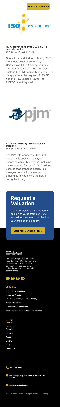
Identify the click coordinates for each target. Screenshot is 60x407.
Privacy (45, 394)
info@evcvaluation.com (19, 385)
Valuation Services (10, 328)
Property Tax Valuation (15, 291)
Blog (8, 345)
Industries (10, 333)
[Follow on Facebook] (8, 278)
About (8, 337)
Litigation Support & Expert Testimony (21, 299)
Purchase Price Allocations (17, 307)
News (31, 52)
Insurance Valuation (14, 295)
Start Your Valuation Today (28, 230)
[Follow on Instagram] (18, 278)
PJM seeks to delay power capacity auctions (25, 144)
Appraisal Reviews (13, 303)
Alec (11, 52)
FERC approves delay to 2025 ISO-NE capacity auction (27, 47)
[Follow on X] (13, 278)
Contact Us (10, 348)
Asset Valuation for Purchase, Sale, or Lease (24, 310)
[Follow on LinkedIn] (23, 278)
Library (9, 341)
